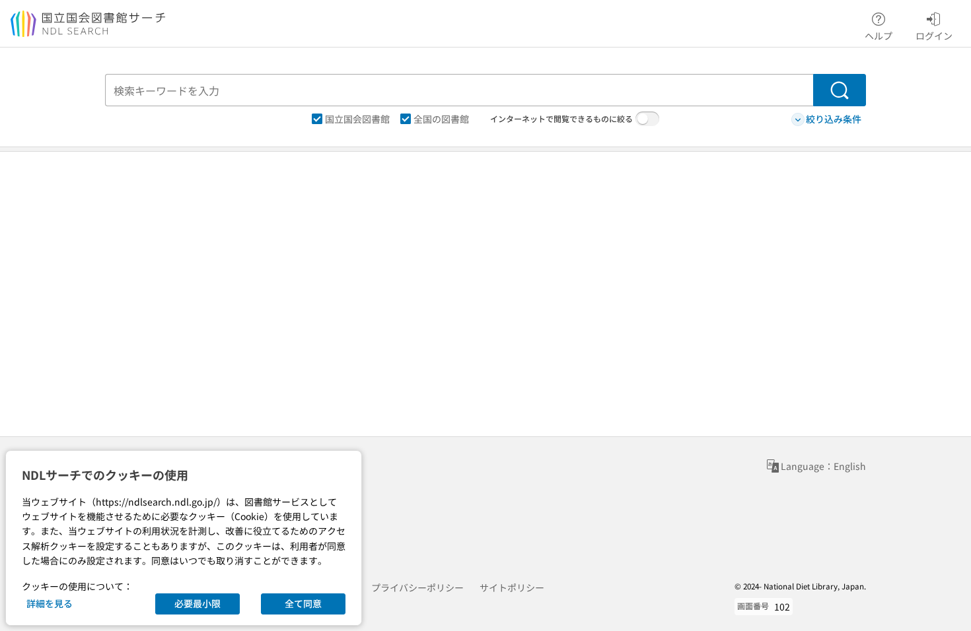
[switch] (647, 119)
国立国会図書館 (357, 118)
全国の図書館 (441, 118)
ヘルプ (878, 35)
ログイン (934, 35)
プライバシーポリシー (417, 587)
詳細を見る (49, 603)
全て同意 (303, 603)
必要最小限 (197, 603)
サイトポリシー (512, 587)
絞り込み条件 (833, 118)
